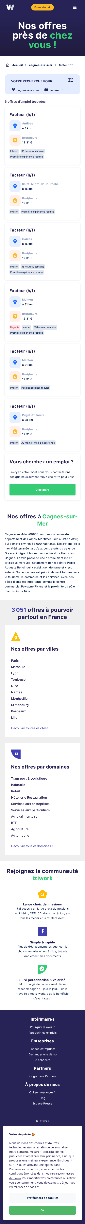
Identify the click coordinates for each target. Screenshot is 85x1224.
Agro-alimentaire (24, 816)
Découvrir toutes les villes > (30, 728)
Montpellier (20, 698)
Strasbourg (20, 705)
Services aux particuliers (30, 810)
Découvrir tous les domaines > (32, 846)
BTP (14, 823)
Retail (15, 791)
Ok (42, 1210)
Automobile (20, 835)
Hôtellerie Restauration (29, 797)
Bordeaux (18, 711)
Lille (14, 717)
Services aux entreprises (30, 804)
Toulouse (18, 679)
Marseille (18, 667)
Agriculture (20, 829)
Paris (15, 660)
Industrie (18, 785)
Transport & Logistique (29, 778)
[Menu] (75, 7)
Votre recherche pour (31, 81)
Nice (14, 686)
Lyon (15, 673)
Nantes (16, 692)
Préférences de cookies (42, 1198)
